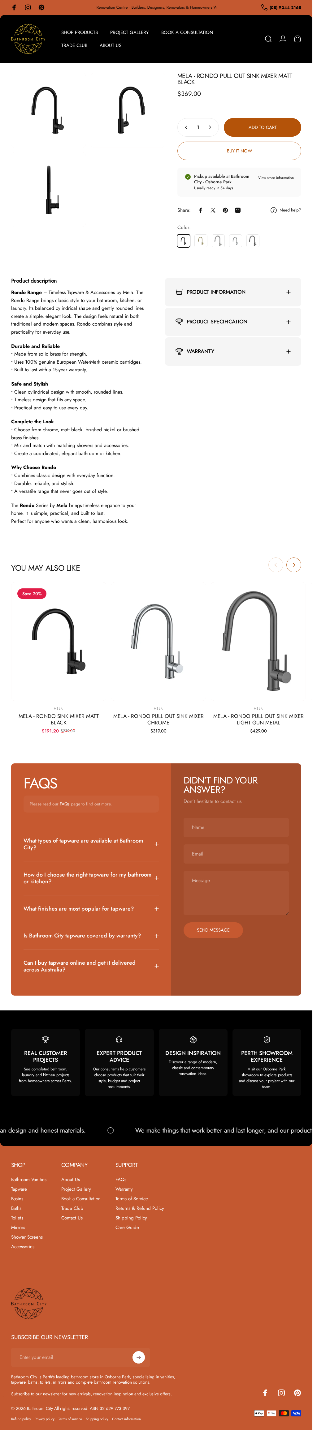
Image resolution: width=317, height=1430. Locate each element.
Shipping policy (97, 1418)
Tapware (19, 1189)
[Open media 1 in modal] (48, 110)
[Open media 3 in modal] (48, 189)
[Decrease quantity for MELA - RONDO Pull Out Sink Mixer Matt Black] (185, 127)
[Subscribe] (138, 1357)
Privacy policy (44, 1418)
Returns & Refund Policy (139, 1208)
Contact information (126, 1418)
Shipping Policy (131, 1218)
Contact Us (72, 1218)
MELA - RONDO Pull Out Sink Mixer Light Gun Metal (258, 719)
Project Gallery (76, 1189)
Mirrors (18, 1228)
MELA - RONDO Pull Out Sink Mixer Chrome (158, 719)
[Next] (293, 564)
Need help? (290, 210)
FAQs (65, 804)
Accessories (22, 1247)
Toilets (17, 1218)
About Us (70, 1180)
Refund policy (21, 1418)
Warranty (124, 1189)
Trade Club (72, 1208)
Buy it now (239, 150)
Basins (17, 1199)
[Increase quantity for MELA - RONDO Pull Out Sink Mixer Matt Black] (211, 127)
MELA (58, 708)
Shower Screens (27, 1237)
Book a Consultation (81, 1199)
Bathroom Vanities (28, 1180)
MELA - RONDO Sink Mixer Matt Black (59, 719)
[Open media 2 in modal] (128, 110)
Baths (16, 1208)
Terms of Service (131, 1199)
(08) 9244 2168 (285, 8)
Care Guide (127, 1228)
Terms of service (70, 1418)
